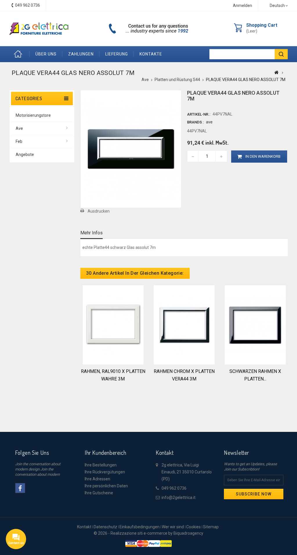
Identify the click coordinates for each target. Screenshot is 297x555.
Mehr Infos (91, 233)
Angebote (25, 154)
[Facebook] (20, 488)
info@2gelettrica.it (178, 497)
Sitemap (211, 527)
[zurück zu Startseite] (276, 72)
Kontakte (151, 54)
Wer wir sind (173, 527)
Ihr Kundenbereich (105, 452)
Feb (19, 141)
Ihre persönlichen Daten (106, 486)
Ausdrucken (99, 211)
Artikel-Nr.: (198, 114)
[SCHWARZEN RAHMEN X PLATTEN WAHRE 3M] (255, 324)
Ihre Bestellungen (101, 465)
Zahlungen (81, 54)
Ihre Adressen (97, 479)
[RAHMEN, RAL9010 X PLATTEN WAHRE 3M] (113, 324)
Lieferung (116, 54)
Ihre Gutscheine (99, 493)
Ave (19, 128)
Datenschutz (105, 527)
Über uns (46, 54)
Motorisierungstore (33, 115)
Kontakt (84, 527)
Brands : (195, 122)
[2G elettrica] (38, 28)
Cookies (193, 527)
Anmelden (242, 5)
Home (19, 54)
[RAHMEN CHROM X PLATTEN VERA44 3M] (184, 324)
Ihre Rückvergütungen (105, 472)
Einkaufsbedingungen (139, 527)
